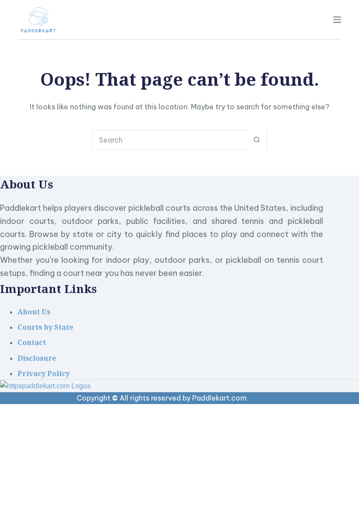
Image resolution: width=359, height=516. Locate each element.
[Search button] (257, 140)
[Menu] (337, 20)
